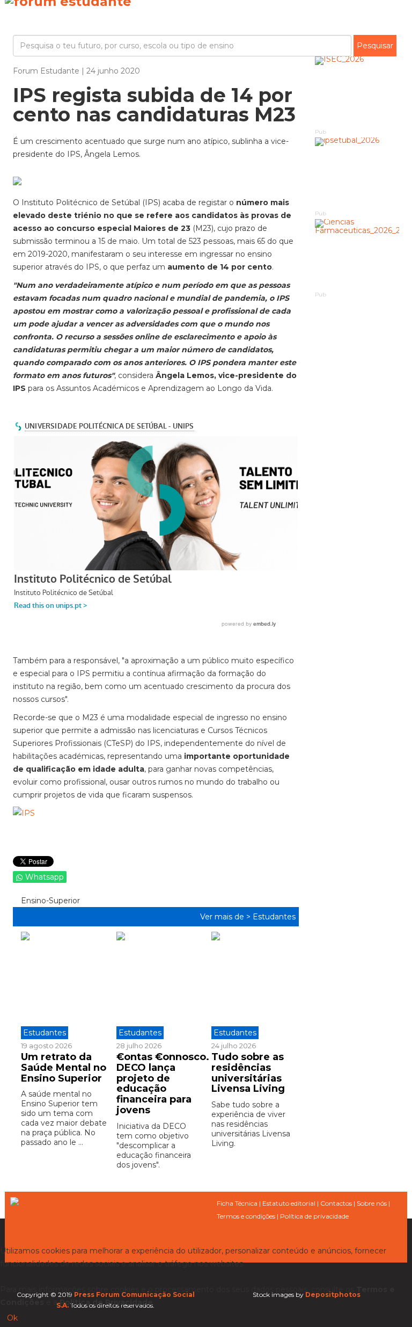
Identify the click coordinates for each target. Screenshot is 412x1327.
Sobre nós (372, 1203)
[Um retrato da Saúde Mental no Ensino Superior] (64, 985)
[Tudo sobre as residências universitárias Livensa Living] (251, 985)
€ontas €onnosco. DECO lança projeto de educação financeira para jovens (162, 1083)
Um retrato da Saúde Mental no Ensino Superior (63, 1067)
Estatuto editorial (288, 1203)
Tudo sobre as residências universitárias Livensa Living (248, 1072)
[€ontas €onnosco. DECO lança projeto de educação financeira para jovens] (156, 985)
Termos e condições (246, 1216)
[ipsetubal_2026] (357, 172)
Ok (12, 1318)
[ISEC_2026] (357, 91)
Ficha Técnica (237, 1203)
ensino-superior (49, 900)
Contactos (336, 1203)
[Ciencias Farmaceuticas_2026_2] (357, 254)
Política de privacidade (314, 1216)
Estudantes (274, 917)
